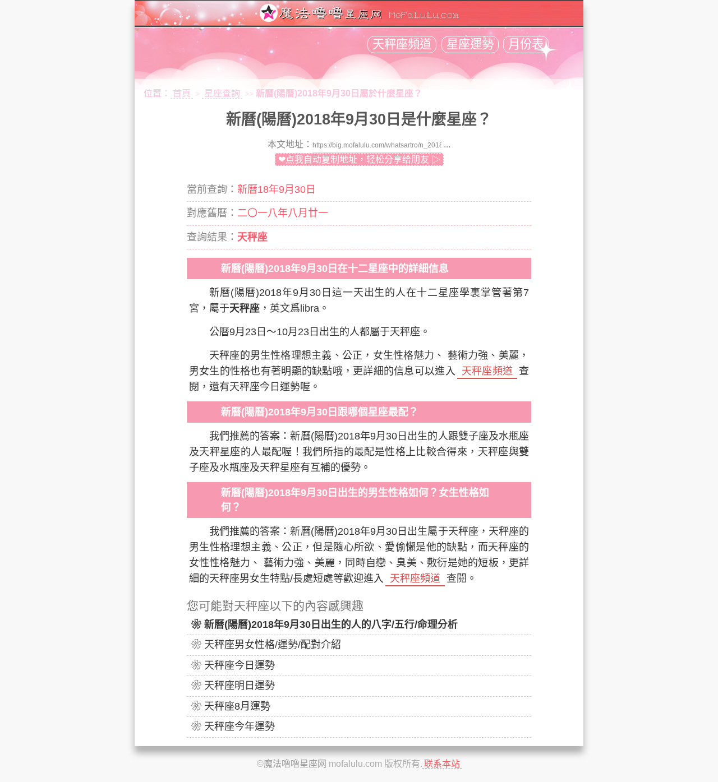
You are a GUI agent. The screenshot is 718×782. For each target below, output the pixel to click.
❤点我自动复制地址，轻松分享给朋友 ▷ (359, 159)
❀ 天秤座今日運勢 (233, 665)
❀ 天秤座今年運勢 (233, 726)
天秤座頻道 (401, 44)
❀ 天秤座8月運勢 (230, 706)
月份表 (526, 44)
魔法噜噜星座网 (295, 764)
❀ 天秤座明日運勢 (233, 685)
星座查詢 (222, 93)
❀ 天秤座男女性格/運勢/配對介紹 (266, 644)
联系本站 (442, 764)
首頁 (182, 93)
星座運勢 (470, 44)
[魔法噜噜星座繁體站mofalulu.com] (359, 18)
